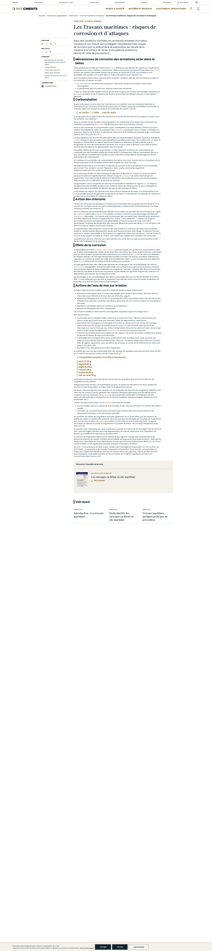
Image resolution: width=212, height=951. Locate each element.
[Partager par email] (55, 44)
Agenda (15, 2)
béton (144, 40)
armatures (118, 40)
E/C (145, 183)
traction (136, 254)
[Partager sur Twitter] (47, 44)
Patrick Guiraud (93, 21)
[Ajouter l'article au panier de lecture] (42, 52)
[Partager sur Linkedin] (51, 44)
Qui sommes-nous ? (66, 2)
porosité (79, 94)
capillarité (81, 214)
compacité (126, 176)
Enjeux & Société (115, 8)
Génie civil (73, 16)
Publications (38, 2)
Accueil (42, 16)
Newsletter (167, 2)
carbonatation (85, 83)
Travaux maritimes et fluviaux (92, 16)
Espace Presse (120, 2)
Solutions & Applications (57, 16)
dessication (112, 330)
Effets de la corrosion (52, 73)
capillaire (100, 214)
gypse (101, 421)
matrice (108, 402)
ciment (156, 70)
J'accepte (103, 947)
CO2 (92, 112)
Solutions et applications (171, 8)
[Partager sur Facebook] (42, 44)
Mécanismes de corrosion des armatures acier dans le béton (55, 62)
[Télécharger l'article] (50, 52)
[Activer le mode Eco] (197, 2)
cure (75, 194)
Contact (144, 2)
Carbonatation (50, 67)
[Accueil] (24, 9)
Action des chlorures (52, 70)
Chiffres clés (94, 2)
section (81, 261)
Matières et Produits (140, 8)
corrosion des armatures (105, 250)
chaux (113, 68)
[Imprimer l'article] (46, 52)
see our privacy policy (87, 948)
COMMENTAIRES (49, 86)
